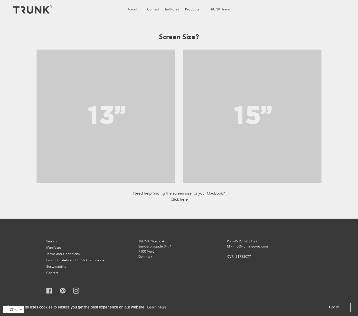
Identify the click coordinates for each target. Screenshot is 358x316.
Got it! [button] (334, 307)
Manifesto (53, 247)
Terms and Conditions (63, 254)
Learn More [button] (157, 307)
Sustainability (56, 266)
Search (51, 241)
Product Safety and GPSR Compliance (75, 260)
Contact (52, 273)
